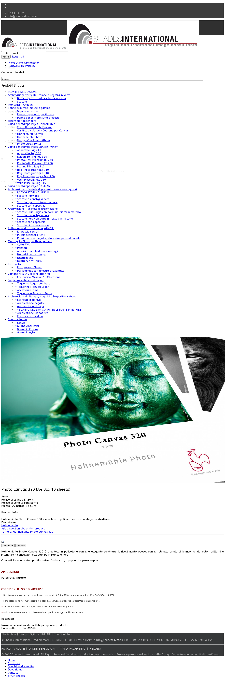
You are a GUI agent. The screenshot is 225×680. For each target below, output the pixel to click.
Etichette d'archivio (29, 299)
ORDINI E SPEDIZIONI (42, 648)
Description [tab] (8, 545)
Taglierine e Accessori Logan (25, 280)
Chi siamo (14, 82)
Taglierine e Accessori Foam (34, 293)
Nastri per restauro (29, 261)
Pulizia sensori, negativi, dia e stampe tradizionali (48, 238)
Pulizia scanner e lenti (31, 234)
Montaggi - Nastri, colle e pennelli (30, 241)
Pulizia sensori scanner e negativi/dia (31, 228)
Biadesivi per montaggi (31, 254)
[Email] (2, 542)
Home (11, 67)
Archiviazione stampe (30, 306)
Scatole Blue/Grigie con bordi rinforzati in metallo (49, 212)
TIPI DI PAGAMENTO (72, 648)
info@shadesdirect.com (22, 16)
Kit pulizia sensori (28, 231)
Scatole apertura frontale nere (37, 202)
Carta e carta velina (30, 316)
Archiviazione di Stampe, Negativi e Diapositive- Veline (42, 296)
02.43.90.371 (16, 13)
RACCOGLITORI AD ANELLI (33, 192)
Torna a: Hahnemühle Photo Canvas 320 (27, 531)
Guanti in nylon (26, 332)
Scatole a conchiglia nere (33, 199)
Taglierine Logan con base (33, 283)
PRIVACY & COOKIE (13, 648)
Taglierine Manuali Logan (33, 286)
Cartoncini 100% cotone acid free (29, 273)
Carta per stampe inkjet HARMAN (29, 186)
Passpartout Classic (29, 267)
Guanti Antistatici (28, 326)
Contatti (13, 126)
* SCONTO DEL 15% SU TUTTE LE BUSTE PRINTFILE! (49, 309)
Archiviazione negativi (30, 303)
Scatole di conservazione (33, 225)
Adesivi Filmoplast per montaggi (37, 251)
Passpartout (16, 264)
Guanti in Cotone (27, 329)
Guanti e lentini (17, 319)
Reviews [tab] (21, 545)
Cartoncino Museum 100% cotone (38, 277)
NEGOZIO (95, 648)
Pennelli (22, 247)
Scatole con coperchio (31, 205)
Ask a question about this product (23, 528)
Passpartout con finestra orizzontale (40, 270)
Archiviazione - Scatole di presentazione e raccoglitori (42, 189)
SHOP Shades (16, 141)
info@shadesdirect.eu (109, 640)
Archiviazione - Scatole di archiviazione (33, 208)
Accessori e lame (27, 290)
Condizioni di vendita (21, 97)
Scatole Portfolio (28, 195)
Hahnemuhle (9, 525)
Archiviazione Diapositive (32, 313)
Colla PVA (23, 244)
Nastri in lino (25, 257)
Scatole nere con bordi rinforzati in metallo (45, 218)
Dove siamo (15, 669)
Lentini (21, 322)
